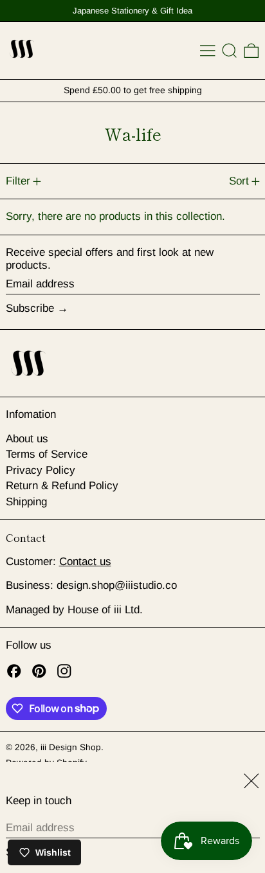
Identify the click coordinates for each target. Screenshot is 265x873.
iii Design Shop (71, 747)
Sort (239, 181)
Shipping (26, 502)
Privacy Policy (40, 470)
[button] (229, 51)
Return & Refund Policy (62, 486)
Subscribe (30, 308)
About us (27, 439)
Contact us (85, 561)
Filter (18, 181)
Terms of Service (46, 454)
